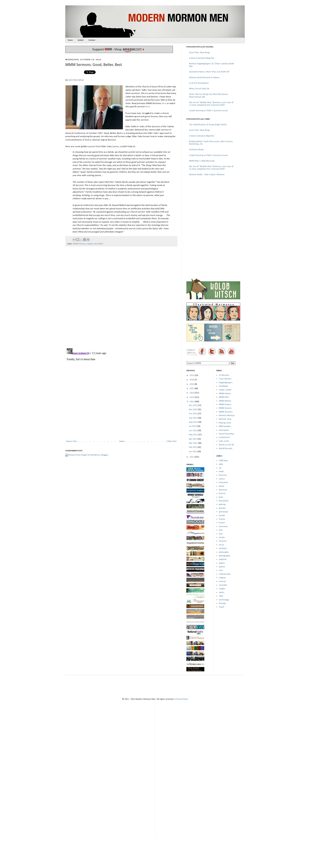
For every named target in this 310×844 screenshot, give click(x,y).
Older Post (172, 441)
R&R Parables (225, 426)
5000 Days (223, 461)
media (222, 537)
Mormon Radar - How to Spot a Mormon (207, 175)
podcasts (223, 559)
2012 (192, 402)
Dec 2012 (193, 405)
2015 (192, 389)
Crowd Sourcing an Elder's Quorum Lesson (208, 111)
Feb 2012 (193, 447)
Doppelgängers (225, 383)
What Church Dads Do (199, 89)
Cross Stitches (225, 379)
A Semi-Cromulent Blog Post (201, 58)
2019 (192, 375)
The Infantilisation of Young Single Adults (208, 125)
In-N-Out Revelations (199, 83)
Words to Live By (226, 445)
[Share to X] (81, 239)
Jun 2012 (193, 431)
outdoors (223, 548)
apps (221, 464)
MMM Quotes (225, 408)
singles (222, 589)
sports (221, 592)
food (221, 497)
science (222, 581)
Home (70, 40)
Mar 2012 (193, 443)
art (220, 468)
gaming (222, 504)
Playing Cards (225, 423)
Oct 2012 (193, 414)
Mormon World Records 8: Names (204, 78)
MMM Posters (225, 404)
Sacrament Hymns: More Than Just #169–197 (209, 72)
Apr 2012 (193, 439)
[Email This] (74, 239)
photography (224, 556)
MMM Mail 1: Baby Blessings (202, 161)
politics (222, 567)
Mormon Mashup (226, 415)
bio (81, 80)
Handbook (223, 386)
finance (222, 493)
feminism (223, 490)
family (221, 486)
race (221, 570)
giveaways (223, 512)
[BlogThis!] (78, 239)
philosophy (224, 552)
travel (221, 607)
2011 (192, 457)
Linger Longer (225, 390)
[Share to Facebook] (84, 239)
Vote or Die (224, 441)
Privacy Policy (182, 699)
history (222, 519)
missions (223, 541)
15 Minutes (224, 375)
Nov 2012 (193, 410)
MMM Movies (225, 401)
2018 (192, 380)
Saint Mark (73, 80)
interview (223, 526)
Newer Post (71, 441)
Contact (91, 40)
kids (221, 530)
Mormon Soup (225, 419)
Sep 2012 (193, 418)
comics (222, 479)
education (223, 482)
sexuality (223, 585)
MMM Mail (224, 397)
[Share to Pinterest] (88, 239)
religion (90, 244)
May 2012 (193, 435)
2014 (192, 393)
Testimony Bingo (196, 150)
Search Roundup (226, 434)
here (163, 103)
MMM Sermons (79, 244)
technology (224, 600)
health (222, 516)
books (221, 472)
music (221, 545)
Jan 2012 (193, 452)
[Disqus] (121, 296)
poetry (222, 563)
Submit (81, 40)
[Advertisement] (213, 204)
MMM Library (225, 394)
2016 (192, 384)
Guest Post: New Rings (199, 53)
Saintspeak (224, 430)
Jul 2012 (193, 426)
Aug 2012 (193, 422)
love (221, 534)
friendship (223, 501)
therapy (222, 603)
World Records (225, 449)
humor (222, 523)
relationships (225, 574)
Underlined (224, 437)
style (221, 596)
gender (222, 508)
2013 (192, 397)
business (223, 475)
